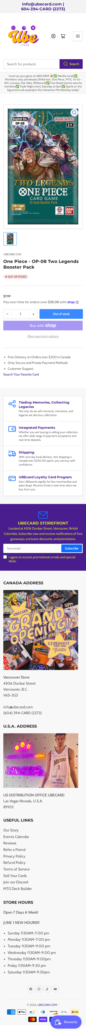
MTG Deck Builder (17, 888)
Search (74, 64)
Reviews (9, 843)
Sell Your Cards (15, 876)
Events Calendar (16, 837)
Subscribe (72, 548)
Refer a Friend (14, 849)
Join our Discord (15, 882)
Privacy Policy (14, 856)
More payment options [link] (43, 336)
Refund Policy (14, 862)
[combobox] (43, 64)
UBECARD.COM (12, 254)
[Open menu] (78, 36)
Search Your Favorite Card (21, 374)
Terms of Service (16, 869)
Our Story (11, 830)
